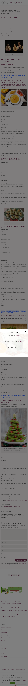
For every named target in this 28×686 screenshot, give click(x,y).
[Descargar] (18, 335)
